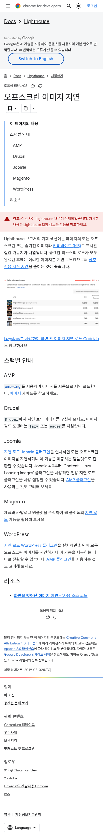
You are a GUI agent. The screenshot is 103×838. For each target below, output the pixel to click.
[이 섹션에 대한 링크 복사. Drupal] (24, 409)
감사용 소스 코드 (51, 595)
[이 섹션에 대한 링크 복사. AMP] (20, 376)
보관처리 (10, 740)
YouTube (10, 778)
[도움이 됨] (32, 86)
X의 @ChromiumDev (20, 770)
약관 (7, 815)
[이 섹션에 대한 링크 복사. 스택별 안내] (38, 361)
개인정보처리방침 (28, 815)
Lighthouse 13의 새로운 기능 (45, 224)
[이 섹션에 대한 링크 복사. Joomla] (26, 441)
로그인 (92, 6)
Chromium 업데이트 (19, 724)
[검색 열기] (69, 6)
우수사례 (10, 732)
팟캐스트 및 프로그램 (19, 748)
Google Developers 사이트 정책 (27, 654)
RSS (7, 794)
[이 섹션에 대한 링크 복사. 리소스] (25, 582)
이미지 (15, 393)
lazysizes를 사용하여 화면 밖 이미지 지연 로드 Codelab (51, 338)
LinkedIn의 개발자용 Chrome (26, 786)
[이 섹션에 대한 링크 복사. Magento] (30, 502)
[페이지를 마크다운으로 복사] (26, 108)
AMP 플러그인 (78, 480)
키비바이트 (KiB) (67, 245)
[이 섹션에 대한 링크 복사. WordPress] (35, 535)
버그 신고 (11, 695)
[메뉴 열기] (8, 6)
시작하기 (57, 76)
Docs (10, 21)
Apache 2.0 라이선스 (19, 649)
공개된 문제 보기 (16, 703)
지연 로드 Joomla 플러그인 (27, 452)
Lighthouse (37, 21)
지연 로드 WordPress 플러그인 (31, 545)
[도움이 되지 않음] (40, 86)
